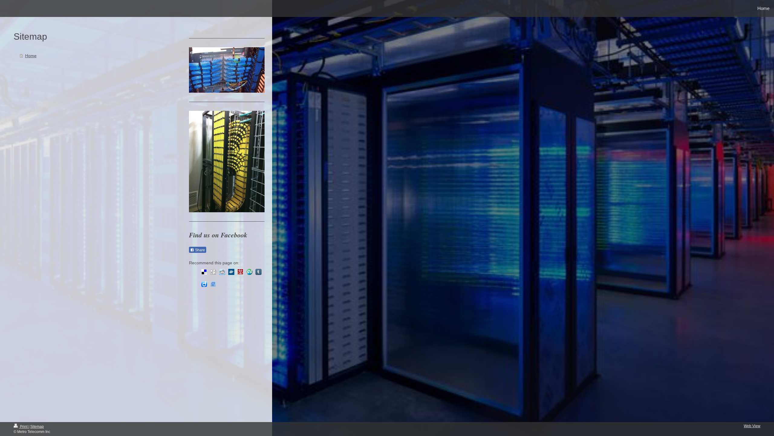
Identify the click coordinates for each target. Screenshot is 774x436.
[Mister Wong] (240, 272)
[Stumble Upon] (249, 272)
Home (31, 55)
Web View (752, 426)
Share (199, 250)
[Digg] (213, 272)
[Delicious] (204, 272)
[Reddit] (222, 272)
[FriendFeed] (213, 284)
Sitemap (37, 426)
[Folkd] (231, 272)
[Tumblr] (258, 272)
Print (23, 426)
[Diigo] (204, 284)
